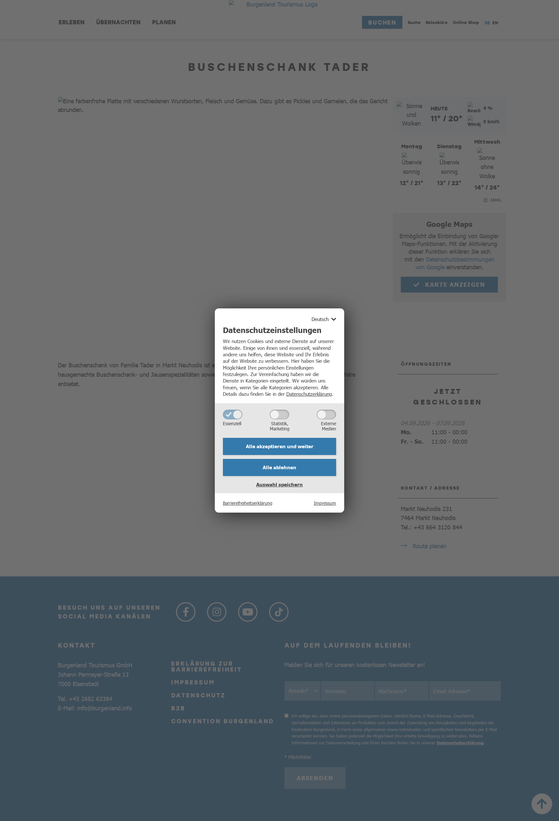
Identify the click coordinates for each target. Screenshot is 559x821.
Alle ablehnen (279, 467)
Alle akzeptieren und (279, 446)
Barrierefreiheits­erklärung (247, 503)
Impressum (325, 503)
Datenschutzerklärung (309, 394)
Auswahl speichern (279, 484)
